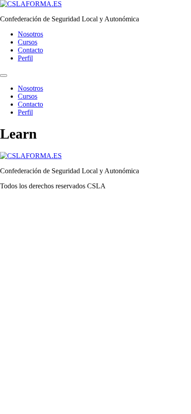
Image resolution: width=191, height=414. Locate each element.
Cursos (27, 42)
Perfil (25, 58)
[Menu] (3, 75)
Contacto (30, 50)
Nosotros (30, 34)
